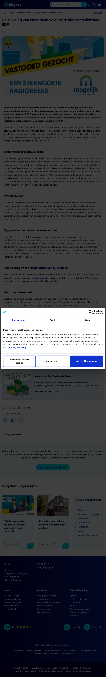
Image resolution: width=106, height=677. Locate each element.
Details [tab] (53, 320)
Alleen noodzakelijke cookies (19, 361)
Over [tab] (87, 320)
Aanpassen (51, 361)
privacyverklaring (17, 347)
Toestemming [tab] (18, 320)
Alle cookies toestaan (86, 361)
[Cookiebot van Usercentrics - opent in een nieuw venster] (91, 312)
